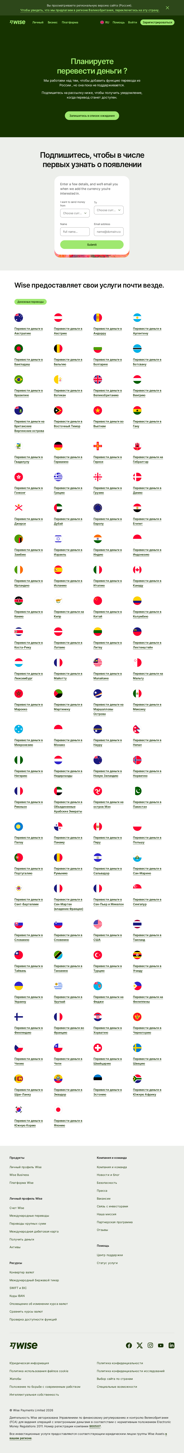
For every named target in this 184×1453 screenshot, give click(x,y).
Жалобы (15, 1379)
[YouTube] (161, 1346)
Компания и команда (112, 1167)
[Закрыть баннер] (167, 8)
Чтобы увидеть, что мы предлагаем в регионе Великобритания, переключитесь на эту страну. (89, 10)
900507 (94, 1426)
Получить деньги (22, 1239)
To (95, 202)
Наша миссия (106, 1214)
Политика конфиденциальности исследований (131, 1371)
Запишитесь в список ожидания (91, 115)
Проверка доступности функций (33, 1319)
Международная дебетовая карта (34, 1231)
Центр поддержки (110, 1255)
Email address (102, 224)
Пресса (102, 1190)
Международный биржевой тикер (34, 1280)
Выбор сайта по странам (115, 1379)
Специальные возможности (117, 1386)
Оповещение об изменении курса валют (39, 1304)
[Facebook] (129, 1346)
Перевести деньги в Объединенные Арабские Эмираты (68, 806)
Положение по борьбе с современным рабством (45, 1386)
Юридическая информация (29, 1363)
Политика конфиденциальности (120, 1363)
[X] (140, 1346)
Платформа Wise (21, 1182)
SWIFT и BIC (18, 1288)
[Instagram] (150, 1346)
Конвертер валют (22, 1272)
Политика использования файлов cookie (39, 1371)
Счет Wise (17, 1208)
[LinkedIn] (171, 1346)
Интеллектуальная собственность (34, 1394)
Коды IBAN (17, 1296)
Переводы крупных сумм (28, 1223)
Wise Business (19, 1175)
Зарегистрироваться (157, 22)
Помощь (119, 22)
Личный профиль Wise (26, 1167)
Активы (15, 1247)
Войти (132, 22)
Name (63, 224)
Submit (92, 244)
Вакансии (104, 1198)
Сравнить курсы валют (26, 1311)
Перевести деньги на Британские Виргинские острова (29, 426)
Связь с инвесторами (112, 1206)
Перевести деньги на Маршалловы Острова (108, 709)
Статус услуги (107, 1263)
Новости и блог (108, 1175)
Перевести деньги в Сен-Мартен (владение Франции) (68, 904)
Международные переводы (29, 1215)
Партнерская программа (115, 1222)
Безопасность (107, 1182)
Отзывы (102, 1230)
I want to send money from (72, 203)
